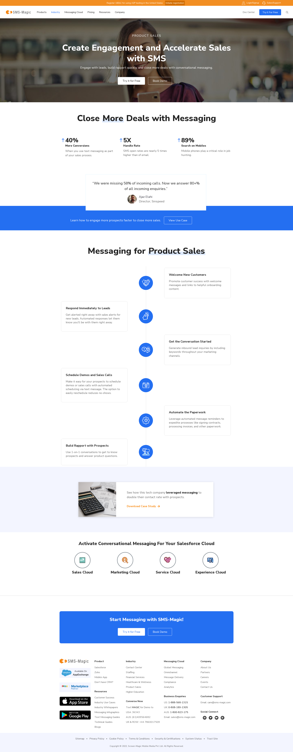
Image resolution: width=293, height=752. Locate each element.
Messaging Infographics (106, 712)
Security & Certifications (167, 738)
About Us (206, 667)
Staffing (130, 672)
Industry (55, 12)
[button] (131, 81)
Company (120, 12)
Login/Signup (252, 2)
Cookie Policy (116, 738)
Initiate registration (175, 3)
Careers (205, 677)
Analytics (169, 687)
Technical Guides (103, 722)
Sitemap (79, 738)
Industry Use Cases (104, 702)
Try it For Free (270, 12)
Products (42, 12)
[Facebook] (204, 718)
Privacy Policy (96, 738)
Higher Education (135, 692)
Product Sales (133, 687)
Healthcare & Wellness (138, 682)
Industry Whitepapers (106, 707)
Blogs (97, 727)
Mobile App (100, 677)
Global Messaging (173, 667)
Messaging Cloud (73, 12)
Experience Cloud (210, 572)
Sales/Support (273, 2)
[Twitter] (210, 718)
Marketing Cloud (125, 572)
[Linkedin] (222, 718)
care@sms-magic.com (219, 702)
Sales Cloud (82, 572)
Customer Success (104, 697)
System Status (193, 738)
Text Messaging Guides (107, 717)
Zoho (97, 672)
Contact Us (207, 687)
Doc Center (249, 12)
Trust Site (212, 738)
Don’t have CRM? (103, 682)
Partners (205, 672)
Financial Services (135, 677)
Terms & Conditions (139, 738)
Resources (104, 12)
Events (204, 682)
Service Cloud (168, 572)
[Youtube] (216, 718)
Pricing (90, 12)
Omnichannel (170, 672)
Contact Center (134, 667)
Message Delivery (173, 677)
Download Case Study (142, 506)
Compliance (170, 682)
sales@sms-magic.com (183, 717)
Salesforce (100, 667)
